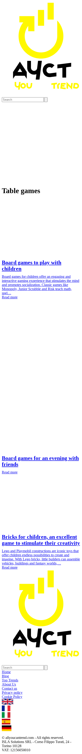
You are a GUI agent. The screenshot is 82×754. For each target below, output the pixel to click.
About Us (9, 684)
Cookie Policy (12, 697)
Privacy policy (12, 693)
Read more (10, 297)
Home (6, 672)
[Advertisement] (41, 352)
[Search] (46, 99)
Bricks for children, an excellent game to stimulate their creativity (41, 540)
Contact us (9, 688)
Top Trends (10, 680)
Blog (5, 676)
